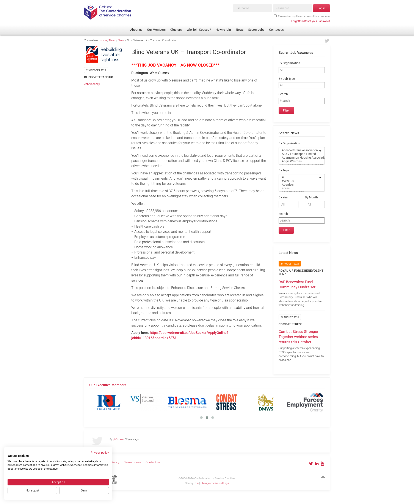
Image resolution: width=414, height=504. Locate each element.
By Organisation (289, 63)
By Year (284, 197)
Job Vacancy (92, 84)
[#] (298, 177)
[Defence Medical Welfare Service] (266, 402)
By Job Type (287, 79)
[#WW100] (298, 181)
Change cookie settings (215, 483)
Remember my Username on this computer (304, 16)
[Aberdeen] (298, 185)
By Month (311, 197)
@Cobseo (118, 439)
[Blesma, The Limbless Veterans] (187, 402)
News (112, 40)
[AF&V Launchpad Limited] (298, 154)
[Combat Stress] (227, 402)
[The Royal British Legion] (109, 402)
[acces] (298, 188)
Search (283, 94)
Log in (321, 8)
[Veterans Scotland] (148, 402)
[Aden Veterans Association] (298, 150)
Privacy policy (100, 452)
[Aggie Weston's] (298, 161)
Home (103, 40)
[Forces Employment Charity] (305, 402)
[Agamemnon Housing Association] (298, 157)
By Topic (284, 170)
